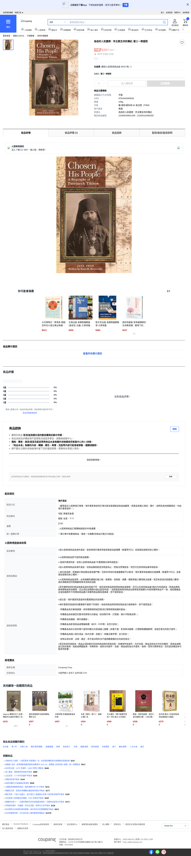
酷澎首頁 (6, 36)
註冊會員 (169, 12)
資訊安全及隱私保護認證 (135, 824)
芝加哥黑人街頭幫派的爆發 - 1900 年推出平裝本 (24, 798)
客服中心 (177, 12)
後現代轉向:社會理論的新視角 (17, 783)
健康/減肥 (84, 747)
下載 (125, 5)
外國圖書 (30, 36)
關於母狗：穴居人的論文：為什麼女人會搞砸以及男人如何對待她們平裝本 (34, 794)
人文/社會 (133, 747)
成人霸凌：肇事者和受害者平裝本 (18, 772)
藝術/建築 (123, 747)
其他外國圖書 (42, 36)
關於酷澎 (5, 824)
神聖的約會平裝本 (12, 779)
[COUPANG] (47, 840)
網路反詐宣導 (22, 828)
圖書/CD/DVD (18, 36)
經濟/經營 (95, 747)
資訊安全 (117, 824)
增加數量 (104, 85)
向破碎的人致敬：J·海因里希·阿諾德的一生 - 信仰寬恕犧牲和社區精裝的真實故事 (37, 761)
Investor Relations (21, 824)
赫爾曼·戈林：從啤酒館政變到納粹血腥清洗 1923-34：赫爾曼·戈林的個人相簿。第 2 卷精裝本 (42, 764)
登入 (162, 12)
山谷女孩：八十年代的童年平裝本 (18, 776)
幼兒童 (5, 747)
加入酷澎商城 (7, 828)
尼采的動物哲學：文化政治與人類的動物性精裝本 (25, 813)
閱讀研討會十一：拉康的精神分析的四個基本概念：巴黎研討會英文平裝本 (34, 802)
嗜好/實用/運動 (36, 747)
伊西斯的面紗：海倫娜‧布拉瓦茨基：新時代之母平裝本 (27, 806)
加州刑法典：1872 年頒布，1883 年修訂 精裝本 (24, 768)
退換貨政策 (57, 824)
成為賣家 (186, 12)
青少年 (14, 747)
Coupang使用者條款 (41, 824)
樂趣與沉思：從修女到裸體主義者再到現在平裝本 (25, 791)
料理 (75, 747)
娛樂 (58, 747)
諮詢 (174, 429)
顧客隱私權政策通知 (90, 824)
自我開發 (105, 747)
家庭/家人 (67, 747)
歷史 (142, 747)
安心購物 (105, 824)
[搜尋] (164, 22)
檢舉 (170, 477)
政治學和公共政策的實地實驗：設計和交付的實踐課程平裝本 (29, 809)
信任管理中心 (72, 824)
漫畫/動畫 (49, 747)
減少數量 (104, 82)
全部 (51, 22)
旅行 (114, 747)
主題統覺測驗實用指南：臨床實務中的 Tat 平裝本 (24, 787)
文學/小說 (24, 747)
